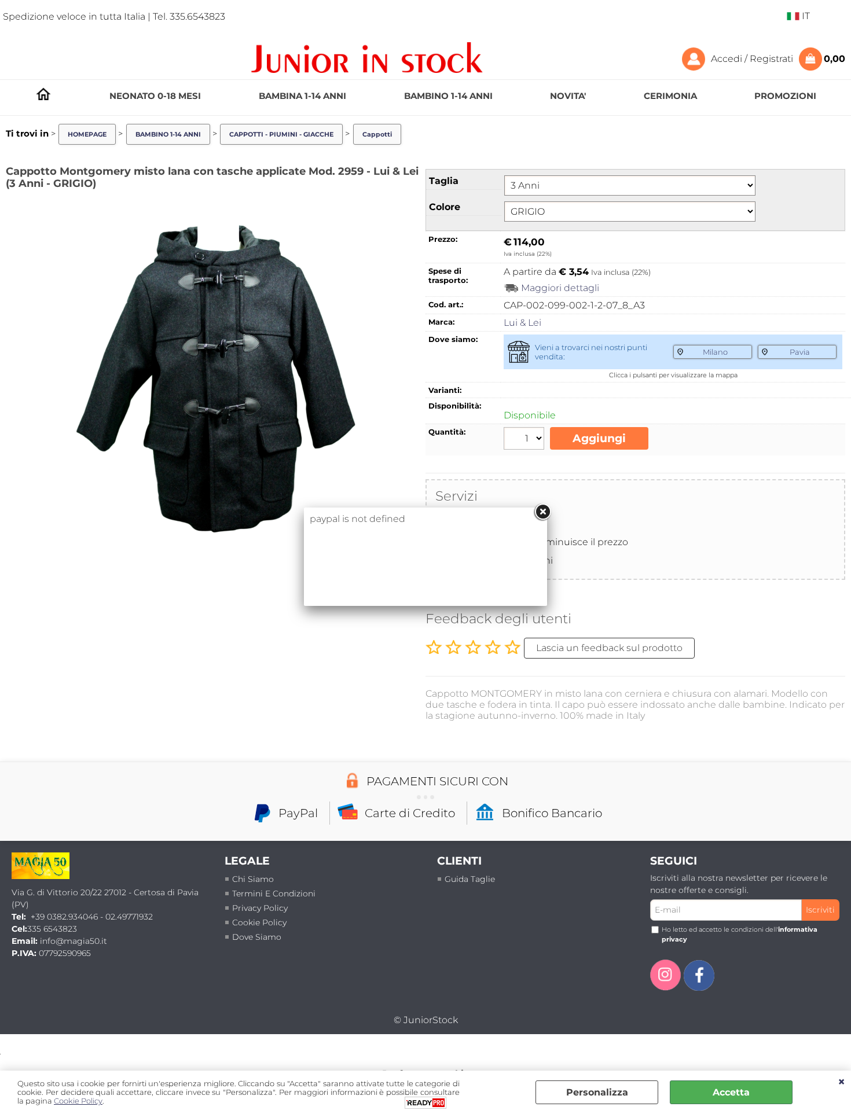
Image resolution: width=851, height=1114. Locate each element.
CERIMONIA (670, 95)
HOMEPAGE (43, 94)
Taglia (443, 180)
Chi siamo (253, 879)
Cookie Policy (259, 922)
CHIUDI (841, 1082)
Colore (444, 206)
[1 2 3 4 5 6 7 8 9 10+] (525, 440)
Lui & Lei (522, 322)
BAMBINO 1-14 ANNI (448, 95)
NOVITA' (568, 95)
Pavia (800, 351)
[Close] (542, 512)
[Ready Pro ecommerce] (425, 1102)
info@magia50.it (73, 941)
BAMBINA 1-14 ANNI (302, 95)
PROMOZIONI (785, 95)
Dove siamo (256, 937)
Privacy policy (260, 908)
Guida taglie (470, 879)
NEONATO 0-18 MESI (155, 95)
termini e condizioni (274, 893)
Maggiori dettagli (560, 287)
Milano (715, 351)
